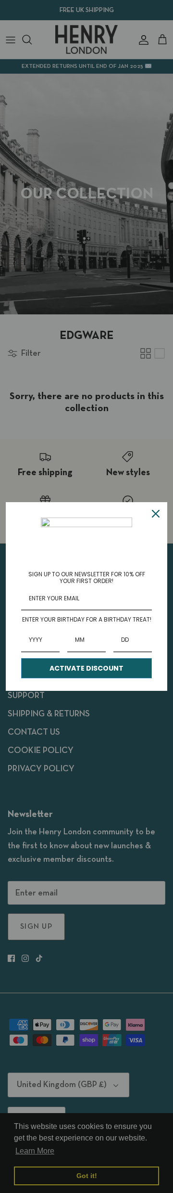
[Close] (155, 513)
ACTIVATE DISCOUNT (86, 668)
